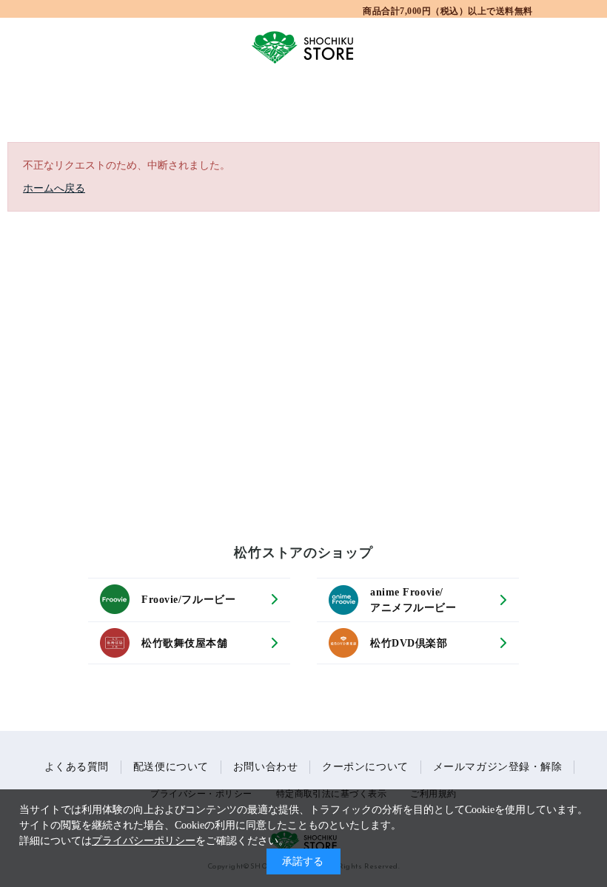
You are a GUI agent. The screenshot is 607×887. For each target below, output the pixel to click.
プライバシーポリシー (143, 840)
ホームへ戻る (54, 188)
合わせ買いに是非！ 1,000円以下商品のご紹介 (448, 10)
